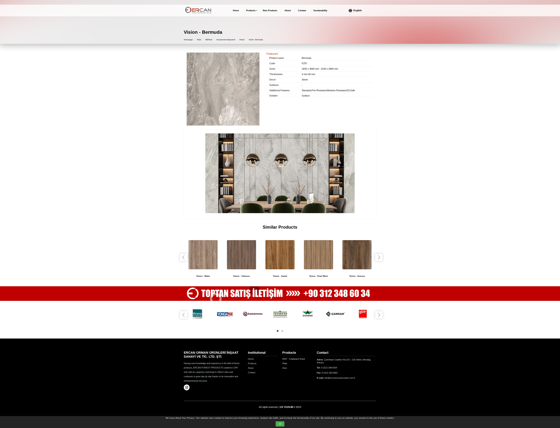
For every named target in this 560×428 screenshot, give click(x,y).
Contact (302, 10)
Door (284, 368)
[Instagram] (188, 387)
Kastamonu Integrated (226, 40)
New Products (270, 10)
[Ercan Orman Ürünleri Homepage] (198, 10)
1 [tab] (277, 330)
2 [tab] (282, 330)
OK (280, 424)
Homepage (188, 40)
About (288, 10)
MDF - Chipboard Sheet (293, 359)
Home (236, 10)
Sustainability (320, 10)
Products (251, 10)
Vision (241, 40)
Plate (199, 40)
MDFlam (208, 40)
